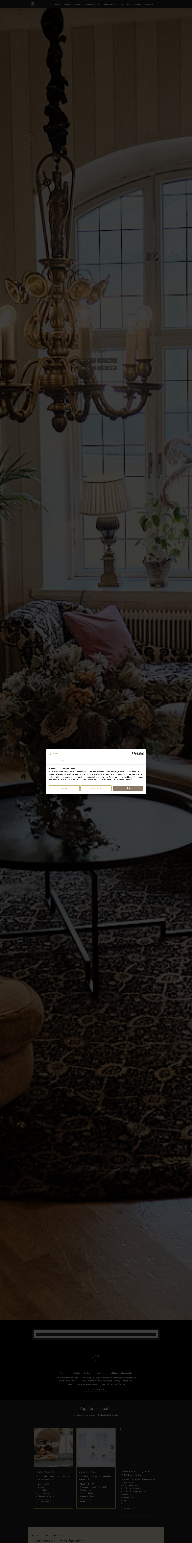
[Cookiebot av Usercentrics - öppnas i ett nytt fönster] (134, 753)
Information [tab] (96, 761)
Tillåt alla (128, 788)
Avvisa (64, 788)
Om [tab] (129, 761)
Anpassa (94, 788)
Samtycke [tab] (63, 761)
